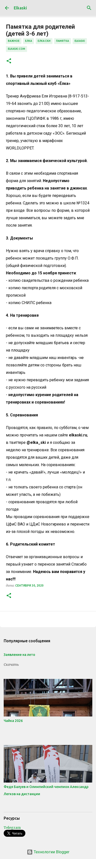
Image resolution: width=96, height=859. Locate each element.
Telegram (12, 827)
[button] (9, 61)
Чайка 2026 (13, 721)
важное (13, 40)
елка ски (44, 40)
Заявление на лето (19, 655)
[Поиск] (89, 8)
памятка (62, 40)
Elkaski (20, 8)
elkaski (80, 40)
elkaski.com (16, 48)
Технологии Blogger (51, 852)
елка (28, 40)
